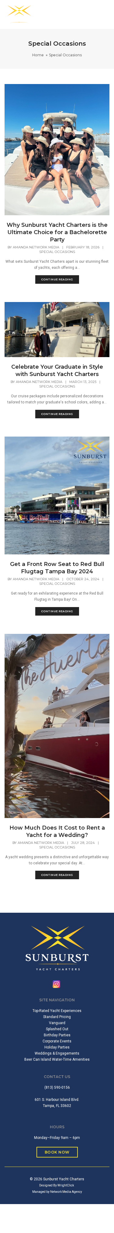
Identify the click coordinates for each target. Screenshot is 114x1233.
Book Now (57, 1152)
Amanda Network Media (36, 247)
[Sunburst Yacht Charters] (19, 14)
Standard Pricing (57, 1017)
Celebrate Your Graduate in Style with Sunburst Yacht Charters (57, 371)
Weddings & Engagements (57, 1053)
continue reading (57, 279)
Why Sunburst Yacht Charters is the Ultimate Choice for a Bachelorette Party (57, 232)
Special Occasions (57, 252)
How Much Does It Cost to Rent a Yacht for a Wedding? (57, 831)
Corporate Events (57, 1041)
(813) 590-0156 (57, 1087)
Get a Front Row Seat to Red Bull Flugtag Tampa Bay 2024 (57, 568)
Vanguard (57, 1023)
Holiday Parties (57, 1047)
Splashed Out (57, 1029)
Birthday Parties (57, 1035)
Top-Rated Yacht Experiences (57, 1011)
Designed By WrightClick (56, 1185)
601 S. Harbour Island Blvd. (57, 1100)
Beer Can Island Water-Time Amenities (57, 1059)
